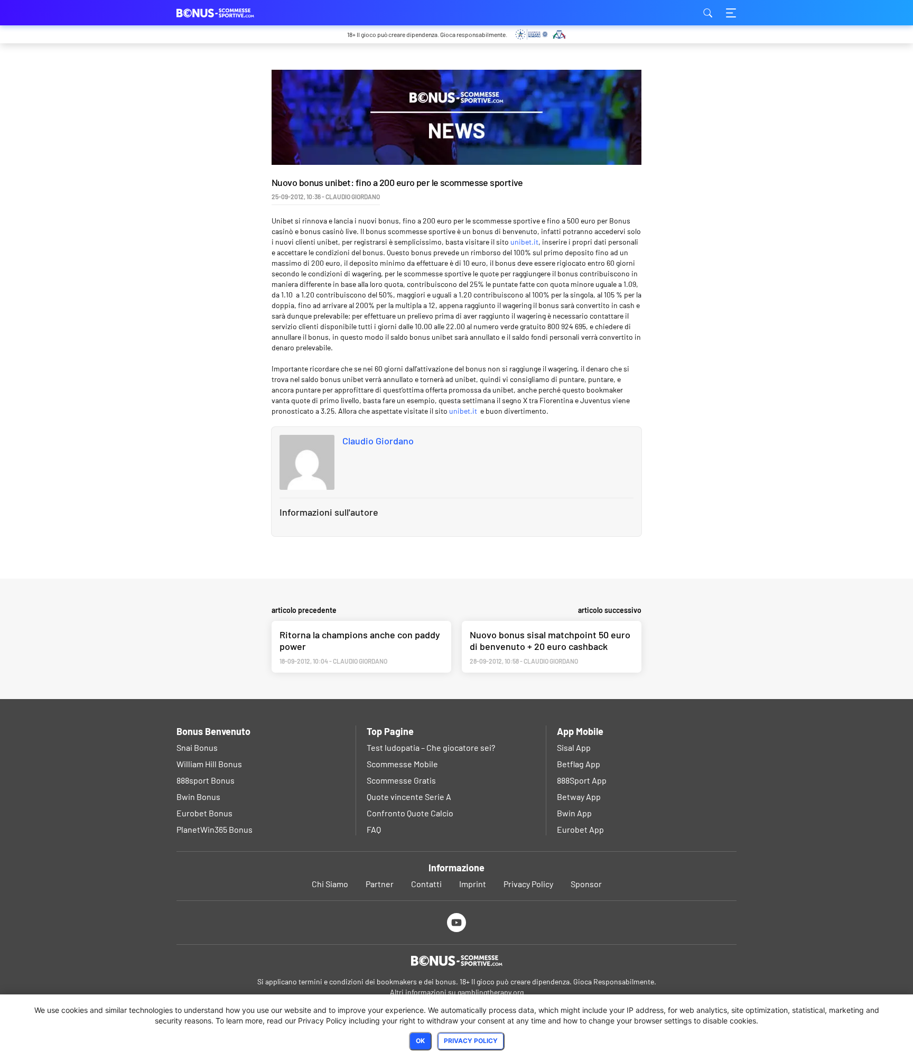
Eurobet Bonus (204, 813)
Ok (420, 1041)
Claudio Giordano (378, 440)
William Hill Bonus (209, 764)
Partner (380, 884)
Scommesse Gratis (401, 780)
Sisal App (574, 747)
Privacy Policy (528, 884)
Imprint (472, 884)
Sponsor (586, 884)
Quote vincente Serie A (409, 797)
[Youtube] (457, 922)
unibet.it (524, 241)
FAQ (374, 829)
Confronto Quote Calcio (410, 813)
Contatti (426, 884)
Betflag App (578, 764)
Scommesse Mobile (402, 764)
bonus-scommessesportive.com (229, 12)
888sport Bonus (205, 780)
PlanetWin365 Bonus (214, 829)
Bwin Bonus (198, 797)
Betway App (579, 797)
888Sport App (582, 780)
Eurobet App (580, 829)
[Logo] (456, 960)
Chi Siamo (330, 884)
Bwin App (574, 813)
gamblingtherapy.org (491, 992)
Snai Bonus (197, 747)
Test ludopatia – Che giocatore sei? (431, 747)
